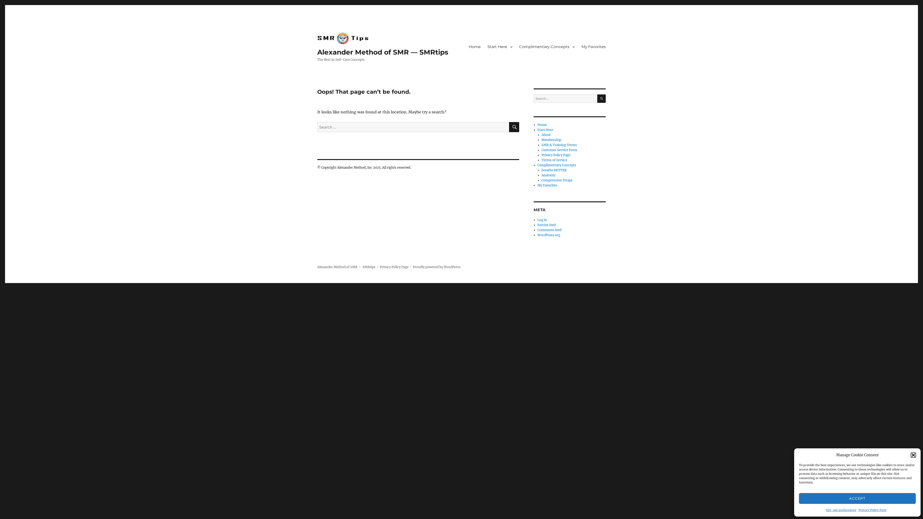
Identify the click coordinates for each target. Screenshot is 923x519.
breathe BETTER (554, 170)
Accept (857, 498)
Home (475, 46)
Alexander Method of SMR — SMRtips (382, 52)
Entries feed (546, 225)
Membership (551, 140)
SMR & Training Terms (559, 145)
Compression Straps (557, 180)
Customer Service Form (559, 150)
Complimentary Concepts (544, 46)
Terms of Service (554, 160)
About (546, 135)
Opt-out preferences (841, 510)
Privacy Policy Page (872, 510)
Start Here (497, 46)
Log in (542, 220)
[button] (913, 455)
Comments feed (549, 230)
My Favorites (593, 46)
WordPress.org (548, 235)
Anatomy (548, 175)
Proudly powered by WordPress (437, 267)
